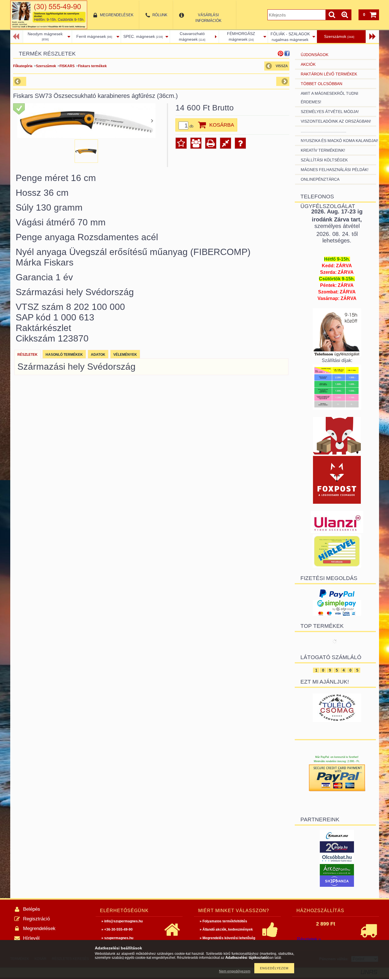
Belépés (31, 909)
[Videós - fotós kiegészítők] (337, 532)
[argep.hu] (337, 851)
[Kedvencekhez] (181, 143)
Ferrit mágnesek (94, 36)
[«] (16, 36)
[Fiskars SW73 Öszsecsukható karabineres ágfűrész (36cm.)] (86, 151)
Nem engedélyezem (234, 971)
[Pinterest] (280, 53)
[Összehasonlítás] (225, 143)
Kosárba (221, 125)
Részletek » (309, 939)
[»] (372, 36)
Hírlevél (31, 938)
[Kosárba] (201, 125)
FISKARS (67, 66)
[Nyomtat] (210, 143)
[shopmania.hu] (337, 885)
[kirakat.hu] (337, 839)
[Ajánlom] (195, 143)
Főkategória (22, 66)
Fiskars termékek (92, 66)
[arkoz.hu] (337, 873)
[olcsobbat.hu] (337, 862)
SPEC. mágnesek (143, 36)
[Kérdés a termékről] (240, 143)
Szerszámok (339, 36)
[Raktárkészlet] (19, 109)
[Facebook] (287, 53)
